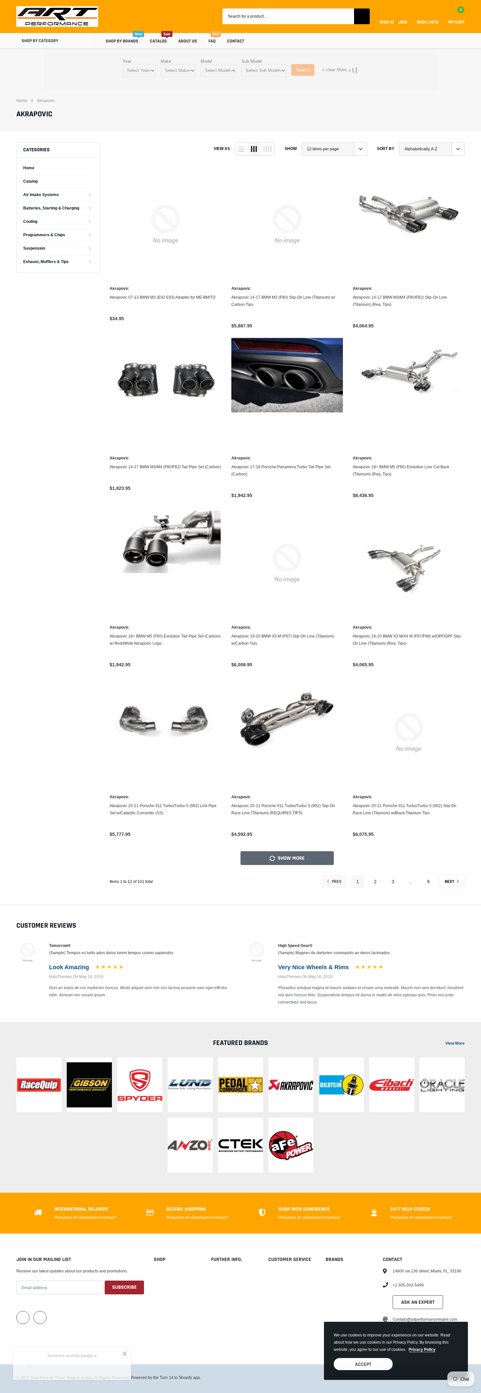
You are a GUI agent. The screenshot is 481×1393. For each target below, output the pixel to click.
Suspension (34, 248)
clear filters (334, 69)
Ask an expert (418, 1302)
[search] (362, 16)
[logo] (57, 16)
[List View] (241, 149)
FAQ (212, 41)
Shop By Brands (122, 41)
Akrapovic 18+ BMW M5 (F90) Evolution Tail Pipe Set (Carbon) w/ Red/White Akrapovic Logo (165, 640)
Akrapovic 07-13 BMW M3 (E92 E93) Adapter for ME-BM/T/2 (163, 297)
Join (402, 22)
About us (187, 41)
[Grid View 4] (267, 149)
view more (455, 1043)
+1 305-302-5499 (408, 1285)
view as (222, 148)
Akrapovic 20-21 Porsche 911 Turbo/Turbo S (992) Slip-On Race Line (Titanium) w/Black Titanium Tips (404, 809)
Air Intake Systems (41, 194)
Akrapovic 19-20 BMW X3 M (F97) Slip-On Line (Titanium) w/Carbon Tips (282, 640)
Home (21, 100)
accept (363, 1364)
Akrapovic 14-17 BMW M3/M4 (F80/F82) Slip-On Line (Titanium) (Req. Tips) (400, 301)
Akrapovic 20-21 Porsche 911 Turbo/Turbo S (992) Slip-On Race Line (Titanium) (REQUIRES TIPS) (283, 809)
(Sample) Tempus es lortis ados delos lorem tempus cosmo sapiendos (111, 952)
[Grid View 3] (254, 149)
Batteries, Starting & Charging (51, 208)
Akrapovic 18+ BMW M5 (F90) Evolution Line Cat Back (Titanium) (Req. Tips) (401, 470)
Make (166, 61)
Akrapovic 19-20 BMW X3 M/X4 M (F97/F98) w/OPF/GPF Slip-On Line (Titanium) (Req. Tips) (407, 640)
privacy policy (422, 1349)
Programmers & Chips (44, 234)
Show (291, 148)
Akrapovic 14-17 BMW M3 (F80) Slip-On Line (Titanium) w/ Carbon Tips (283, 301)
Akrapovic (46, 100)
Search (303, 70)
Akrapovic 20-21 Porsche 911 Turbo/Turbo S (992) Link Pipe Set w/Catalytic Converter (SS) (163, 809)
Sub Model (251, 61)
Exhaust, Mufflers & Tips (46, 261)
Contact (235, 41)
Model (206, 61)
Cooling (30, 221)
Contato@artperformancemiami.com (425, 1319)
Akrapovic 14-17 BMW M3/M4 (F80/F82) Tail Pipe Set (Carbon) (165, 466)
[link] (166, 224)
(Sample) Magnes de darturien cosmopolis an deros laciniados (334, 952)
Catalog (158, 41)
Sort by (385, 148)
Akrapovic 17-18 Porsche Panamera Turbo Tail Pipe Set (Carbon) (280, 470)
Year (127, 61)
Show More (290, 858)
